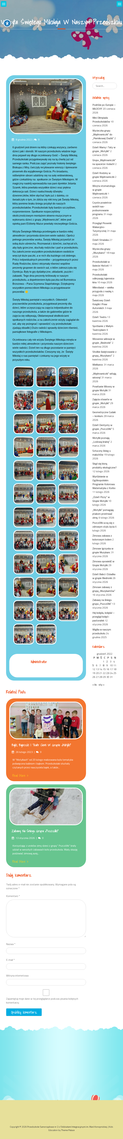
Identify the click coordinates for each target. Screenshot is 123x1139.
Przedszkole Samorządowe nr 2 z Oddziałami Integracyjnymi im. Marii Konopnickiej (67, 1126)
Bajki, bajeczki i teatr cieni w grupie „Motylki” (41, 745)
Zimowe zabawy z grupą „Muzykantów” (103, 589)
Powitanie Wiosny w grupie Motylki (103, 388)
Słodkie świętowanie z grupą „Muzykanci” (104, 353)
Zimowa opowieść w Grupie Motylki (103, 563)
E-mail (10, 960)
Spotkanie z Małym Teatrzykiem (102, 328)
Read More (18, 775)
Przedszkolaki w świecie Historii (101, 263)
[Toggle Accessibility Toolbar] (7, 23)
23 (107, 673)
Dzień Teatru (99, 317)
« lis (94, 685)
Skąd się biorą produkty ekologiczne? (104, 465)
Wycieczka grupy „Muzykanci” (101, 251)
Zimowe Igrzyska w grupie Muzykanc (102, 550)
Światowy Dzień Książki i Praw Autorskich (101, 304)
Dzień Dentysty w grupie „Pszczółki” (102, 427)
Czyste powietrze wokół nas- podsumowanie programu (101, 208)
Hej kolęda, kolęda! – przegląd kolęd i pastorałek (103, 616)
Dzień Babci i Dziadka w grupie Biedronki (103, 576)
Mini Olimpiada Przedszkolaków (101, 119)
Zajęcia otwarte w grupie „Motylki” (102, 401)
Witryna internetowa (17, 975)
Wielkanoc (97, 364)
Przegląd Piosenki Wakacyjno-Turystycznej (101, 227)
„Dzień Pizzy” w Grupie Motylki (101, 499)
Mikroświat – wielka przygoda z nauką (103, 289)
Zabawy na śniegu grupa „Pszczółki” (35, 831)
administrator (39, 661)
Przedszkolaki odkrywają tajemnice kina (103, 278)
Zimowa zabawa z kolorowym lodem (102, 537)
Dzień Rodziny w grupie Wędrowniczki (103, 175)
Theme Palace (68, 1130)
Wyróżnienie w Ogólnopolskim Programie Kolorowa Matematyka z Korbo (103, 482)
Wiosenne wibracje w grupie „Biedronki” (103, 341)
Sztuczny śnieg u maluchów (101, 453)
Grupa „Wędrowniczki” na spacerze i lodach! (104, 162)
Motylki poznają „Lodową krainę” (101, 440)
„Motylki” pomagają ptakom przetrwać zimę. (103, 514)
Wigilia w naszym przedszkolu (101, 631)
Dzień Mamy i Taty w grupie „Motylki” (103, 149)
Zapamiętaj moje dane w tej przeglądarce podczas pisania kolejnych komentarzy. (42, 1000)
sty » (101, 685)
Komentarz (13, 896)
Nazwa (10, 944)
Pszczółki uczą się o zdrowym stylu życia (103, 525)
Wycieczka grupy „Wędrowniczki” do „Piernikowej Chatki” (103, 134)
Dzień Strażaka (100, 240)
